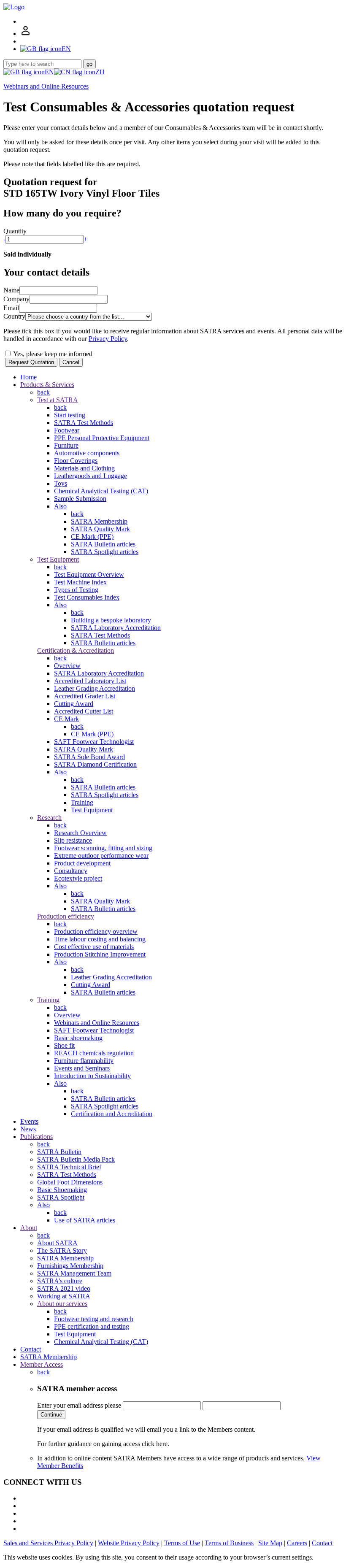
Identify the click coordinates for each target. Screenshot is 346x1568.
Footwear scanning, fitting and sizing (103, 848)
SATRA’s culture (59, 1280)
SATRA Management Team (74, 1273)
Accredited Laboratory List (90, 680)
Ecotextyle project (78, 878)
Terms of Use (182, 1542)
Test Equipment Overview (89, 574)
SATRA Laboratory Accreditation (116, 627)
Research (49, 817)
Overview (67, 665)
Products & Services (47, 384)
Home (28, 377)
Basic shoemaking (78, 1037)
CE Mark (66, 718)
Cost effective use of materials (94, 946)
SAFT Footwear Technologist (94, 741)
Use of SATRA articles (84, 1220)
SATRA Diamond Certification (95, 764)
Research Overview (80, 832)
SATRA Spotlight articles (104, 551)
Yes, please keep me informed (52, 353)
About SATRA (57, 1242)
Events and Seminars (82, 1068)
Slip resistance (73, 840)
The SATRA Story (62, 1250)
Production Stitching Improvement (100, 954)
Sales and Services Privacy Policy (48, 1542)
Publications (36, 1136)
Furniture (66, 445)
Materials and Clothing (84, 468)
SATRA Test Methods (83, 422)
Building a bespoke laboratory (111, 620)
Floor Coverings (75, 460)
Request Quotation (31, 362)
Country (14, 316)
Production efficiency (65, 916)
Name (11, 290)
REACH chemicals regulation (94, 1053)
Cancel (70, 362)
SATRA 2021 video (63, 1288)
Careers (297, 1542)
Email (11, 307)
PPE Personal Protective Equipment (101, 437)
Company (16, 299)
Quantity (15, 231)
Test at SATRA (57, 399)
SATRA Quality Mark (100, 529)
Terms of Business (229, 1542)
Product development (82, 863)
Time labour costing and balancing (100, 939)
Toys (60, 483)
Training (82, 802)
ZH (100, 72)
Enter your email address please (79, 1405)
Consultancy (70, 870)
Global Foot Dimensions (70, 1182)
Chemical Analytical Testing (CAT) (101, 491)
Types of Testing (76, 589)
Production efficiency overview (96, 931)
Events (29, 1121)
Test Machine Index (80, 582)
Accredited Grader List (84, 696)
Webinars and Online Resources (46, 86)
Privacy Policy (108, 338)
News (28, 1129)
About (28, 1227)
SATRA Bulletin (59, 1151)
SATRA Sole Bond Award (89, 756)
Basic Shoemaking (62, 1189)
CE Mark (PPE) (92, 536)
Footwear (66, 430)
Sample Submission (80, 498)
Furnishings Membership (70, 1265)
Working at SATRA (63, 1296)
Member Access (41, 1364)
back (43, 392)
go (89, 64)
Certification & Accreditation (75, 650)
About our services (62, 1303)
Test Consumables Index (86, 597)
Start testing (69, 415)
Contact (30, 1349)
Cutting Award (73, 703)
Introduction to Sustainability (92, 1075)
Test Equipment (58, 559)
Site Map (270, 1542)
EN (49, 72)
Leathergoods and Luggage (90, 475)
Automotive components (86, 453)
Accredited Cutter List (83, 711)
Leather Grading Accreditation (94, 688)
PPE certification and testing (91, 1326)
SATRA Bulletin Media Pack (76, 1159)
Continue (51, 1414)
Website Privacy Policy (128, 1542)
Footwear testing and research (93, 1318)
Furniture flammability (84, 1060)
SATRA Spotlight (60, 1197)
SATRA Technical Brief (69, 1167)
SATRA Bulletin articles (103, 544)
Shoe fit (64, 1045)
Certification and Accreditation (111, 1113)
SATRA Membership (99, 521)
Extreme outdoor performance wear (101, 855)
